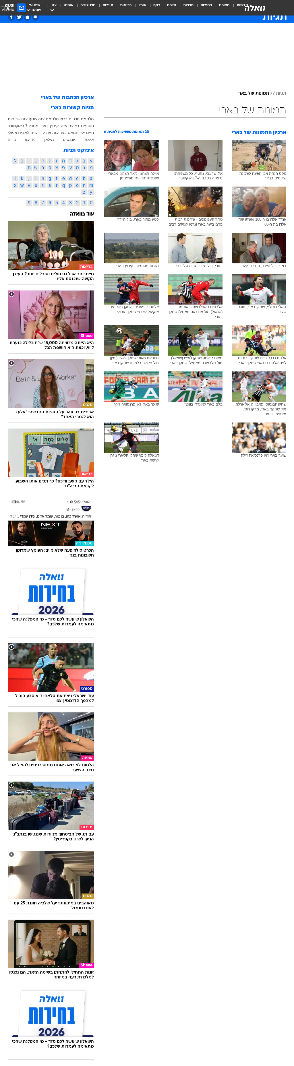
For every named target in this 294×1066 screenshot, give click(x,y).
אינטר (89, 139)
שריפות (14, 119)
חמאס (73, 132)
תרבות (188, 5)
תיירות (107, 5)
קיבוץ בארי (49, 125)
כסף (156, 5)
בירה (12, 139)
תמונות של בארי (253, 93)
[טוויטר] (19, 17)
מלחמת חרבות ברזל (77, 119)
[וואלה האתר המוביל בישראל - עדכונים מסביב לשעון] (255, 8)
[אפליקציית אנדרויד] (35, 17)
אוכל (142, 5)
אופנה (69, 5)
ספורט (224, 5)
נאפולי (13, 132)
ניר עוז (30, 139)
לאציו (24, 132)
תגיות (281, 93)
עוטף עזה (29, 119)
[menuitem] (221, 8)
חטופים (87, 125)
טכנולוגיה (88, 5)
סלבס (171, 5)
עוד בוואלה (82, 214)
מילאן (49, 139)
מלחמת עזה (48, 119)
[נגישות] (7, 7)
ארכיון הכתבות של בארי (67, 97)
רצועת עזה (70, 125)
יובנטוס (69, 139)
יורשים (36, 132)
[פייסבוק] (11, 17)
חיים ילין (87, 132)
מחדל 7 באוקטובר (23, 125)
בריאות (126, 5)
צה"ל (47, 132)
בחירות (206, 5)
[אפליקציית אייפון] (27, 17)
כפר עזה (59, 132)
